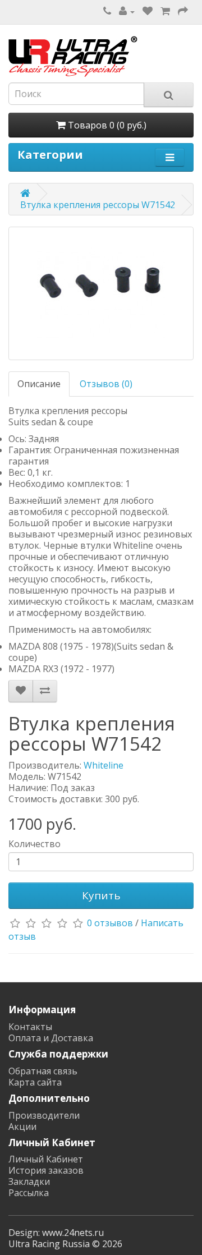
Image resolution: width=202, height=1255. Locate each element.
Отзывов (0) (106, 384)
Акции (22, 1126)
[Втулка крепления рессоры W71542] (101, 293)
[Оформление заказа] (183, 11)
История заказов (46, 1170)
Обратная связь (42, 1071)
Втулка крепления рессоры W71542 (97, 205)
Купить (101, 895)
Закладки (29, 1181)
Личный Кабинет (45, 1159)
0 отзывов (110, 923)
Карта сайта (35, 1082)
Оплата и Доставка (50, 1038)
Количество (34, 843)
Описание (39, 384)
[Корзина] (165, 11)
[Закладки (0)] (148, 11)
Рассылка (28, 1193)
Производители (44, 1115)
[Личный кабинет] (127, 11)
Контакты (30, 1026)
